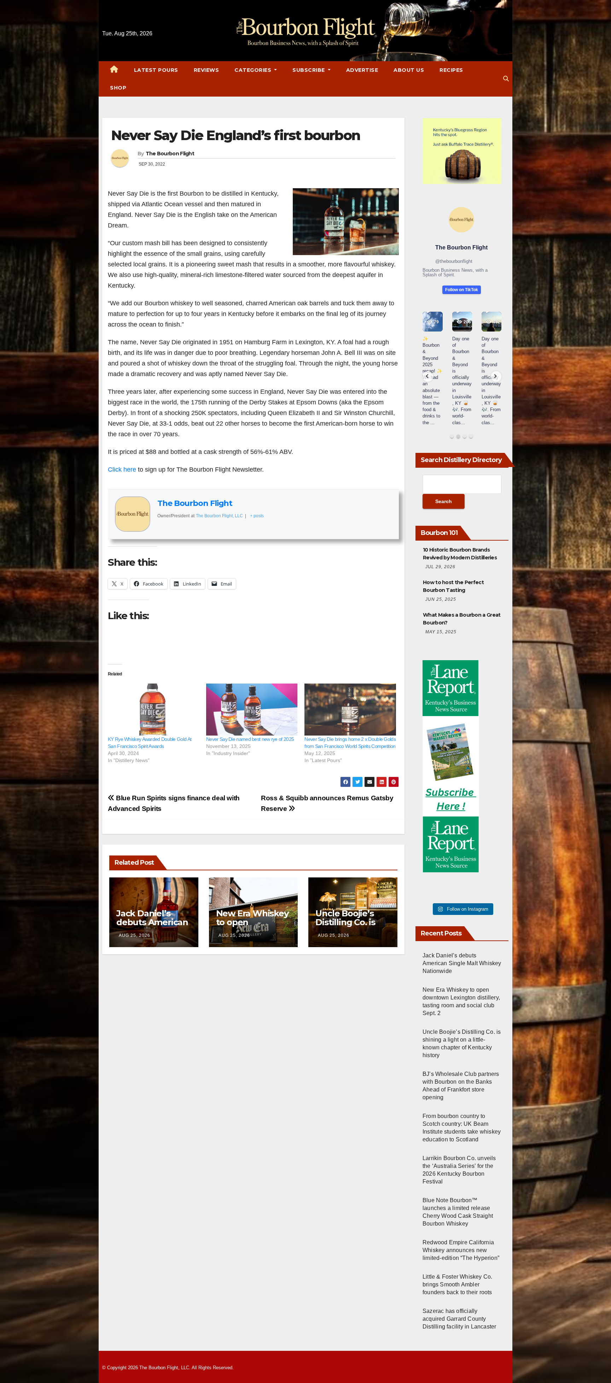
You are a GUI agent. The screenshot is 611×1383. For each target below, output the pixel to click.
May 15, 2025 (440, 631)
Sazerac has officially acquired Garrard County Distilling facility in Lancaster (459, 1319)
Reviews (206, 70)
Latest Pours (156, 70)
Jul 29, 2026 (440, 566)
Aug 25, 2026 (134, 935)
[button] (506, 79)
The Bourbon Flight (170, 153)
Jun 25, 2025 (440, 599)
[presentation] (428, 376)
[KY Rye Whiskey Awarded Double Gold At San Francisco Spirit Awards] (153, 710)
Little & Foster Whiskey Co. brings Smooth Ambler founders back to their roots (457, 1284)
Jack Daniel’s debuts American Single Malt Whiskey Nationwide (462, 963)
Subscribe (309, 70)
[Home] (114, 70)
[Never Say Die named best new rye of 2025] (251, 710)
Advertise (362, 70)
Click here (122, 469)
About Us (409, 70)
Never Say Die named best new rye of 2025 (250, 739)
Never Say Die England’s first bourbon (235, 135)
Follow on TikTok (461, 289)
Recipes (451, 70)
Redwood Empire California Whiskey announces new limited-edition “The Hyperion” (461, 1250)
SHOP (118, 88)
